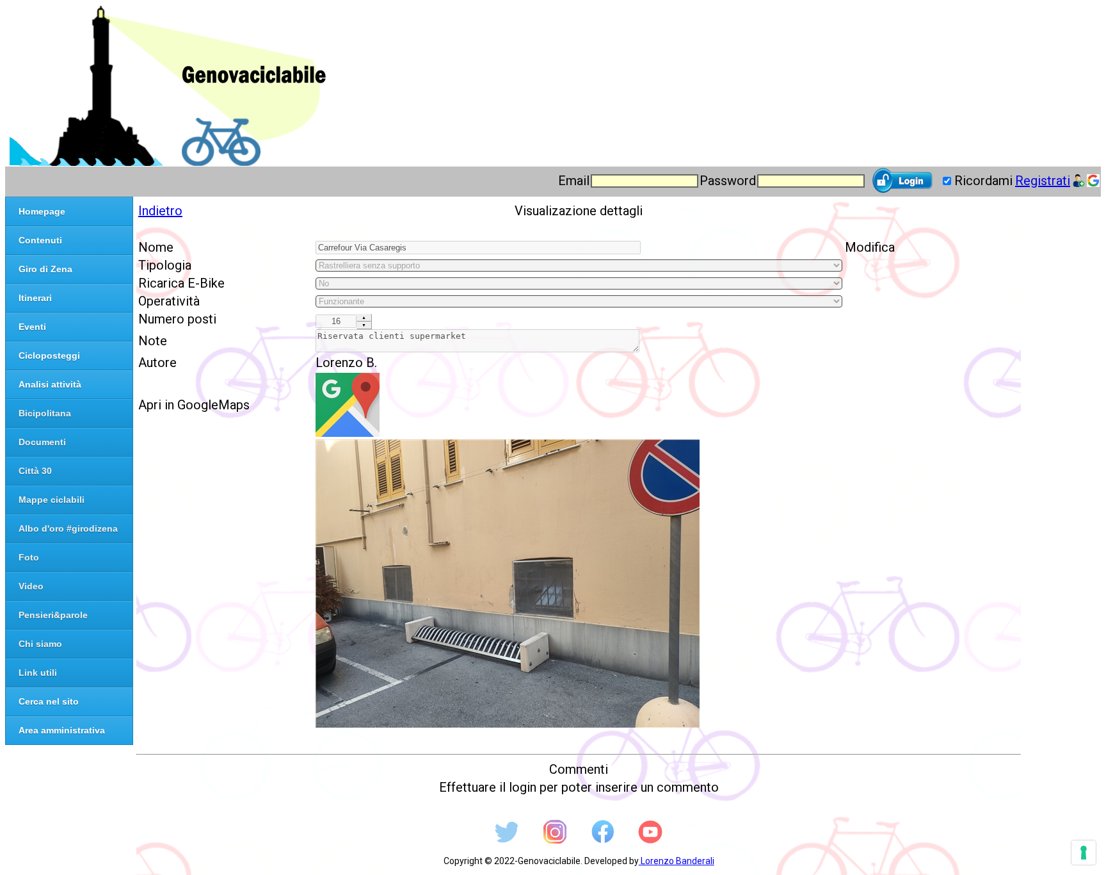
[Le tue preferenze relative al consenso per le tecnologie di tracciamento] (1083, 852)
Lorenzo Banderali (676, 861)
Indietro (160, 210)
